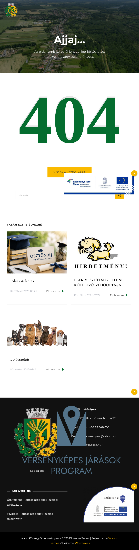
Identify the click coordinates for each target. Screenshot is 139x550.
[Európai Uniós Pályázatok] (99, 175)
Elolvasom (53, 291)
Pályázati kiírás (22, 281)
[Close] (134, 392)
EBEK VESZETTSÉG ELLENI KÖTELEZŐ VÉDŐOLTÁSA (98, 282)
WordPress (82, 543)
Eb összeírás (19, 359)
